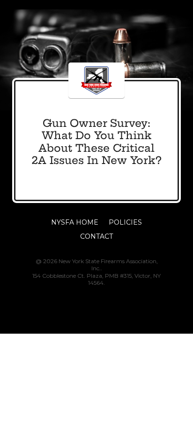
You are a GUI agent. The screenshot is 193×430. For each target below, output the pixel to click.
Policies (125, 223)
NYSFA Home (74, 223)
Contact (96, 237)
